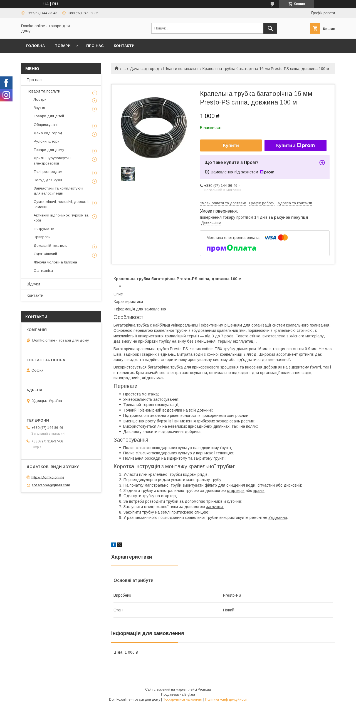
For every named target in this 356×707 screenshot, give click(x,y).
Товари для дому (49, 150)
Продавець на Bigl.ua (178, 694)
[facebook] (113, 545)
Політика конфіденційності (226, 699)
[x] (119, 545)
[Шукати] (270, 28)
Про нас (95, 46)
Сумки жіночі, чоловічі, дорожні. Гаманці (61, 204)
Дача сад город (144, 68)
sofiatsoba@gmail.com (51, 485)
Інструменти (44, 228)
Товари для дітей (49, 116)
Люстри (40, 99)
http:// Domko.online (47, 477)
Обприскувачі (46, 125)
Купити (231, 145)
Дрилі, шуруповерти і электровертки (52, 160)
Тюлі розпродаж (48, 172)
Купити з (285, 145)
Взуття (39, 108)
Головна (35, 46)
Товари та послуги (43, 91)
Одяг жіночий (45, 254)
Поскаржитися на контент (182, 699)
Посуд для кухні (48, 180)
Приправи (42, 237)
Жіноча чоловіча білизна (55, 262)
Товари (63, 46)
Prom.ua (204, 689)
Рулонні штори (47, 141)
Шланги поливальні (180, 68)
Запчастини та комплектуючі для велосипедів (58, 190)
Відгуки (33, 284)
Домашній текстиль (50, 245)
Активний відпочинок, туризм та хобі (61, 217)
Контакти (124, 46)
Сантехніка (43, 270)
